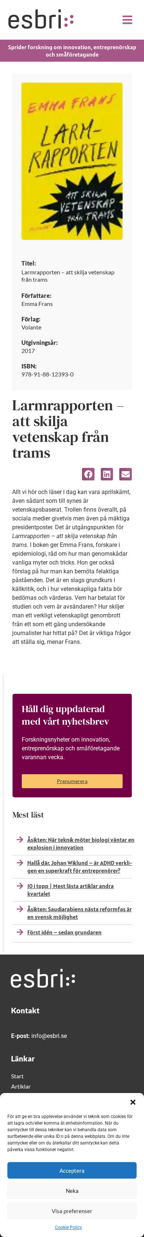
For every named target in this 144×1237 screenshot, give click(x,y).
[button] (133, 1102)
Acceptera (72, 1170)
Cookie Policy (68, 1227)
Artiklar (21, 1086)
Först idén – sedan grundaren (64, 932)
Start (17, 1075)
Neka (72, 1190)
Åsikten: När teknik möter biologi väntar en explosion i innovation (80, 843)
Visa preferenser (72, 1211)
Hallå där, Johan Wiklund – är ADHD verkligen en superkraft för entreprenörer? (79, 866)
